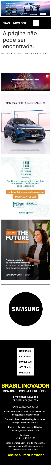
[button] (36, 23)
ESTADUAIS (25, 356)
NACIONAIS (25, 351)
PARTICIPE (24, 372)
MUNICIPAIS (25, 362)
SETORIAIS (25, 367)
